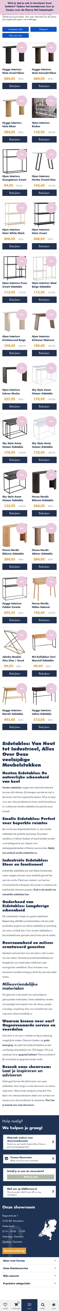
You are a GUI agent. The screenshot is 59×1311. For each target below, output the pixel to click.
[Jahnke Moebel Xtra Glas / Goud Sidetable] (14, 641)
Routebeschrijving (14, 1251)
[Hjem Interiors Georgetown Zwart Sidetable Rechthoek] (14, 161)
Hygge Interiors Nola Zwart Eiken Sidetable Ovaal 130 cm (13, 71)
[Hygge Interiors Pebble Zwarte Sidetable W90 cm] (14, 588)
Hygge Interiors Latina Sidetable (41, 712)
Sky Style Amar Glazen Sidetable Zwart (12, 499)
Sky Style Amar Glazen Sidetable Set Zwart (12, 445)
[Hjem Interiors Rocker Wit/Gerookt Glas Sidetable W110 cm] (44, 107)
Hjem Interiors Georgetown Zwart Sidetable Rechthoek (14, 178)
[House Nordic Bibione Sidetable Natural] (14, 534)
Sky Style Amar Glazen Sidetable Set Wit (42, 392)
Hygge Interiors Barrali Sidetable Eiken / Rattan (12, 712)
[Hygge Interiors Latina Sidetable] (44, 695)
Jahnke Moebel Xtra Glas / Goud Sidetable (13, 659)
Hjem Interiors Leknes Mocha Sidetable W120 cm (14, 392)
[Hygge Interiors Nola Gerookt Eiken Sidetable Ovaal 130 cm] (44, 54)
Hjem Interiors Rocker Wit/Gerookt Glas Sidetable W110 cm (44, 125)
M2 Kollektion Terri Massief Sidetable (44, 659)
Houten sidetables (11, 787)
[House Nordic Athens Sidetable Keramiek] (44, 534)
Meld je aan (31, 1177)
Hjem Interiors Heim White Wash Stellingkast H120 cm (13, 232)
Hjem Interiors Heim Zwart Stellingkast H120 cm (43, 232)
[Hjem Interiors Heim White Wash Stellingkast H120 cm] (14, 214)
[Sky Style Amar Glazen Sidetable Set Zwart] (14, 428)
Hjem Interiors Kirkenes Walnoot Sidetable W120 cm (44, 338)
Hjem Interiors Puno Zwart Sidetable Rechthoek (14, 285)
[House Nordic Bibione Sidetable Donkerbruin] (44, 481)
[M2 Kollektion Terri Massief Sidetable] (44, 641)
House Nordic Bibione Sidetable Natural (13, 552)
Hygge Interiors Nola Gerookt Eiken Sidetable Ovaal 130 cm (44, 71)
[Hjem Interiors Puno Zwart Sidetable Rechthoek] (14, 267)
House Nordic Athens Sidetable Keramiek (42, 552)
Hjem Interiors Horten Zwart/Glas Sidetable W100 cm (44, 178)
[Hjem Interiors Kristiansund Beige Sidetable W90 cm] (14, 321)
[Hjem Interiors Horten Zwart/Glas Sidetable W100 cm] (44, 161)
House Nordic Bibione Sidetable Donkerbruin (42, 499)
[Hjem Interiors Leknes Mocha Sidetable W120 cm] (14, 374)
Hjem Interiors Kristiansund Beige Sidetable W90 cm (13, 338)
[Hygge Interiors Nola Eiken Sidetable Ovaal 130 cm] (14, 107)
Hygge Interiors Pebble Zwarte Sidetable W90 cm (13, 605)
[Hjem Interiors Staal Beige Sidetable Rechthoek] (44, 267)
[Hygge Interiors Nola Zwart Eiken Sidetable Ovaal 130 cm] (14, 54)
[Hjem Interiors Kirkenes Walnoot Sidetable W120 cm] (44, 321)
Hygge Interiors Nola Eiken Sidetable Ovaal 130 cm (12, 125)
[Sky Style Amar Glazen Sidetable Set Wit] (44, 374)
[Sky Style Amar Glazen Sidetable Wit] (44, 428)
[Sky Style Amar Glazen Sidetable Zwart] (14, 481)
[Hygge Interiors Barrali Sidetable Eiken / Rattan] (14, 695)
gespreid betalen (27, 1054)
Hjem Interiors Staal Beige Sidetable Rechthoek (44, 285)
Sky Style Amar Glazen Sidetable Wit (42, 445)
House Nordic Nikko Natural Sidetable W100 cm (44, 605)
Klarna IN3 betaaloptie (39, 10)
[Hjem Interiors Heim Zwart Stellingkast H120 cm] (44, 214)
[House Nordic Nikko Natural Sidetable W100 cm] (44, 588)
